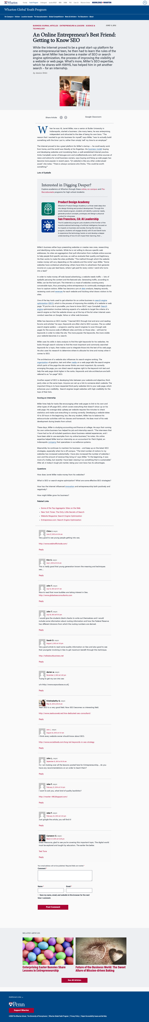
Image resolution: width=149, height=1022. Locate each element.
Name (41, 886)
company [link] (52, 442)
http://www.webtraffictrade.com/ (53, 544)
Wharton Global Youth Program (59, 1016)
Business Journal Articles (45, 26)
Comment (42, 869)
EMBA (65, 3)
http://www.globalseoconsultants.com (55, 595)
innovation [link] (69, 487)
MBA (60, 3)
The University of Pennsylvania (37, 1016)
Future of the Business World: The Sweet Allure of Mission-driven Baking (101, 969)
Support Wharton (21, 1010)
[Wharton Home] (10, 2)
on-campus (92, 189)
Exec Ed (76, 3)
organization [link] (42, 363)
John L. (48, 730)
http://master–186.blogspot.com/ (53, 797)
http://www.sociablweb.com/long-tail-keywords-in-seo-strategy (66, 742)
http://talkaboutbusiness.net (51, 656)
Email (69, 886)
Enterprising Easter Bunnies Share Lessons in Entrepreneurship (44, 969)
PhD (70, 3)
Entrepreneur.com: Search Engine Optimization (61, 520)
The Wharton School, (20, 1016)
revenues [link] (59, 292)
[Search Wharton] (145, 3)
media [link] (74, 363)
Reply (41, 550)
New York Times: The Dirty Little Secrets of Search (62, 512)
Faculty (25, 3)
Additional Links (15, 997)
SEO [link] (51, 304)
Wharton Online (85, 3)
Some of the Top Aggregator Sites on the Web (60, 508)
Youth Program (33, 3)
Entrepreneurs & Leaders (72, 26)
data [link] (84, 289)
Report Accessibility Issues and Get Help (94, 1016)
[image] (59, 116)
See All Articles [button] (74, 980)
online (83, 189)
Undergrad (43, 3)
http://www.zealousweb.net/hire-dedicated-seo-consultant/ (65, 714)
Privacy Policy (75, 1016)
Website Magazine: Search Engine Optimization (61, 516)
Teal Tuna (43, 851)
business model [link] (95, 149)
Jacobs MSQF (53, 3)
